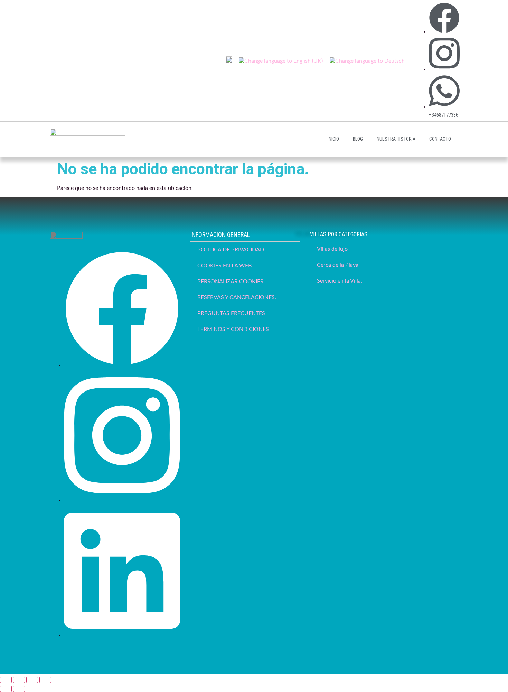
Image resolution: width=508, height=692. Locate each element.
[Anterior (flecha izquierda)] (6, 689)
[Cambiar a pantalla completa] (19, 680)
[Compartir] (32, 680)
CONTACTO (440, 139)
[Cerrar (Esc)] (45, 680)
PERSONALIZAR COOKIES (230, 281)
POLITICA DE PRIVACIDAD (230, 249)
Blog (358, 139)
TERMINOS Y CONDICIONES (233, 329)
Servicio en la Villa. (339, 281)
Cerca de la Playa (337, 265)
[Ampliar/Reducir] (6, 680)
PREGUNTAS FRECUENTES (231, 313)
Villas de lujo (332, 249)
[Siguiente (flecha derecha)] (19, 689)
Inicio (333, 139)
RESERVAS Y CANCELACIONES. (236, 297)
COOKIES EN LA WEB (224, 265)
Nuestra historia (396, 139)
